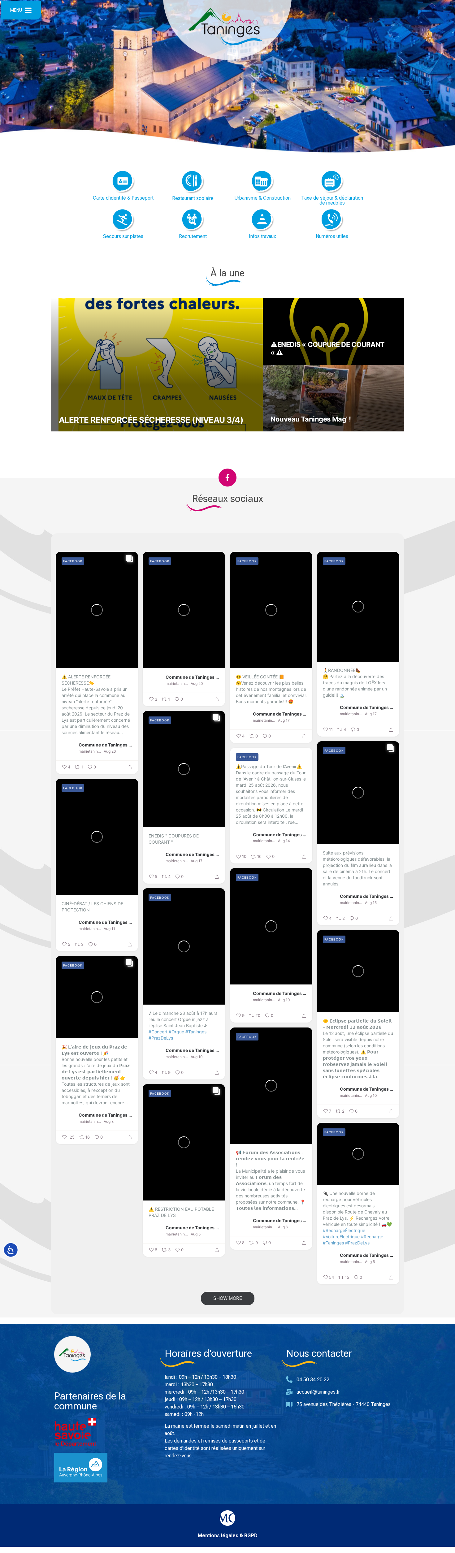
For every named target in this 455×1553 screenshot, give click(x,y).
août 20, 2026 (73, 430)
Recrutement (193, 236)
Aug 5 (196, 1234)
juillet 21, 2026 (285, 430)
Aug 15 (371, 902)
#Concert (158, 1031)
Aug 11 (109, 928)
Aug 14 (284, 840)
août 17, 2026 (284, 363)
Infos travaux (262, 236)
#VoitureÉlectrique (341, 1236)
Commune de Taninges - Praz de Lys (105, 744)
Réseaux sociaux (227, 498)
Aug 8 (109, 1121)
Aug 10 (284, 999)
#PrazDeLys (161, 1037)
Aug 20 (110, 751)
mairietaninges (90, 751)
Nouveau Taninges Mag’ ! (311, 419)
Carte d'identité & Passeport (123, 198)
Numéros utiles (332, 236)
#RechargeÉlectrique (344, 1230)
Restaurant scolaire (193, 198)
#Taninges (195, 1031)
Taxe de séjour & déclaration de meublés (332, 200)
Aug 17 (284, 720)
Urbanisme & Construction (262, 198)
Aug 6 (283, 1227)
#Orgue (176, 1031)
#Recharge (372, 1236)
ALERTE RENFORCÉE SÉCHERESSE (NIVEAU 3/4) (151, 420)
